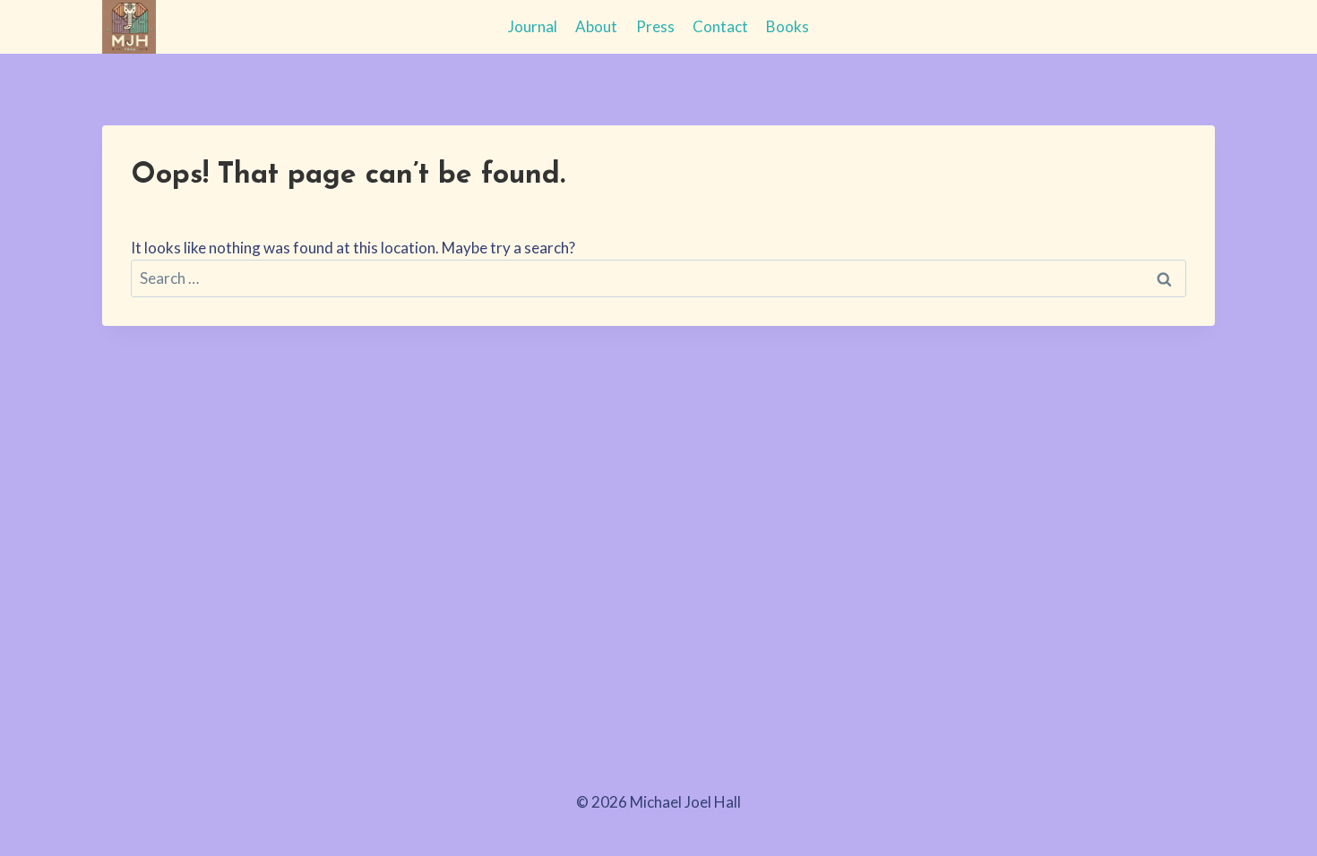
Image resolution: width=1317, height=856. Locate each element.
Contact (720, 26)
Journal (532, 26)
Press (655, 26)
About (596, 26)
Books (787, 26)
